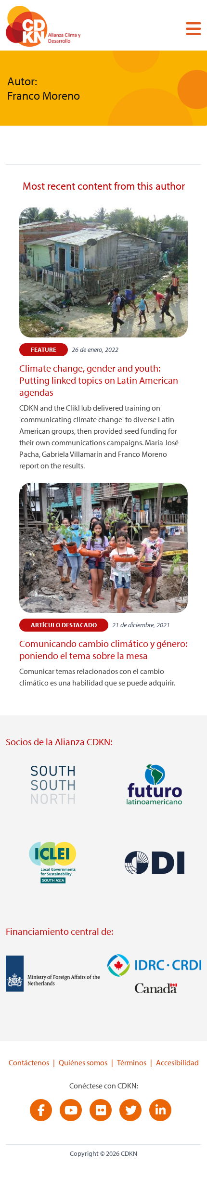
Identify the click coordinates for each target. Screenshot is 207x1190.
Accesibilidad (177, 1062)
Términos (131, 1062)
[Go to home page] (66, 28)
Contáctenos (29, 1062)
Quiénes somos (83, 1062)
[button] (189, 28)
